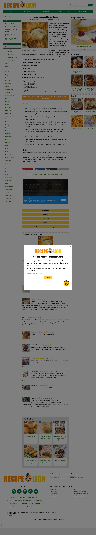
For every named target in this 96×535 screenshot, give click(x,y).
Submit (48, 277)
